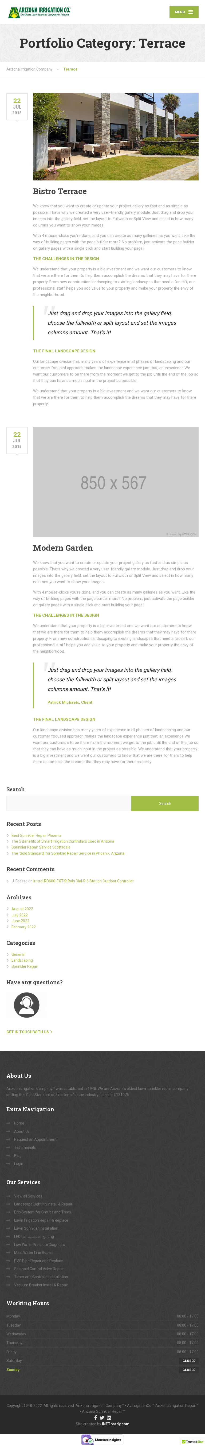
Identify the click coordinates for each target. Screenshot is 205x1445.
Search (15, 789)
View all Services (28, 1196)
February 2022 (23, 927)
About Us (22, 1131)
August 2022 (22, 909)
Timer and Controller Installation (41, 1277)
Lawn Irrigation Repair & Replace (41, 1220)
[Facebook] (95, 1417)
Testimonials (25, 1147)
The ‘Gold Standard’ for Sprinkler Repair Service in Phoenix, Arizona (67, 853)
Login (18, 1164)
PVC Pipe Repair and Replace (38, 1261)
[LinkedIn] (109, 1417)
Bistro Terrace (60, 191)
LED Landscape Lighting (34, 1236)
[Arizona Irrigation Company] (39, 12)
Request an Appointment (35, 1139)
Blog (18, 1156)
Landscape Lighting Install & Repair (43, 1204)
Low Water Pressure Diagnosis (39, 1244)
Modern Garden (63, 547)
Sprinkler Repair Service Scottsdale (40, 847)
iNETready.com (115, 1424)
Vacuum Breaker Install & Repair (41, 1285)
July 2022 (19, 915)
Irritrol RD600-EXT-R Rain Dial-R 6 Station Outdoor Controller (83, 881)
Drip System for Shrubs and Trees (42, 1212)
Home (19, 1123)
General (18, 954)
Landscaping (22, 960)
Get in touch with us (27, 1032)
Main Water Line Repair (33, 1252)
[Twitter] (102, 1417)
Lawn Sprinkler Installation (36, 1228)
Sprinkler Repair (24, 966)
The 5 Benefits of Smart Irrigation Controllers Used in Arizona (62, 841)
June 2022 (20, 921)
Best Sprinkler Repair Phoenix (36, 835)
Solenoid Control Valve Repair (39, 1269)
